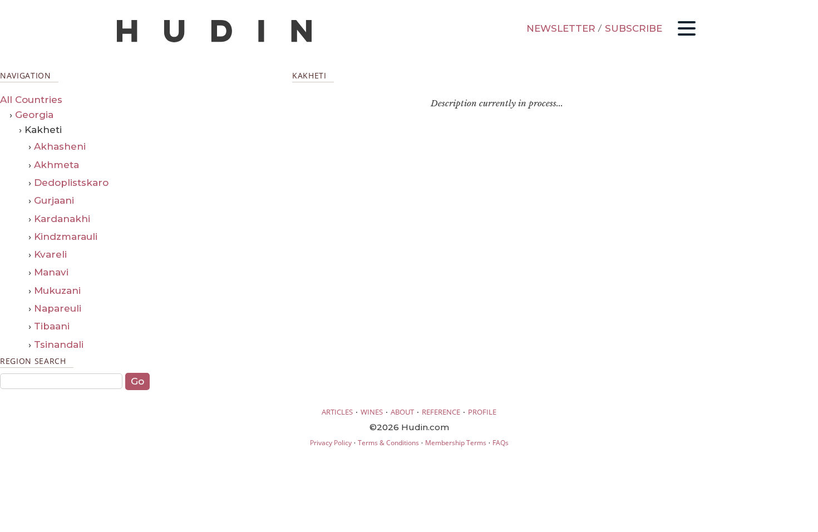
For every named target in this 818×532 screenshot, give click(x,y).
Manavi (51, 272)
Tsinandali (58, 344)
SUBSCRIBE (633, 28)
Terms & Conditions (388, 442)
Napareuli (57, 308)
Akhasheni (60, 146)
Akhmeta (56, 164)
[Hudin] (214, 40)
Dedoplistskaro (71, 182)
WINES (372, 412)
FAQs (500, 442)
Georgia (34, 114)
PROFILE (482, 412)
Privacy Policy (331, 442)
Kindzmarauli (65, 236)
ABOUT (402, 412)
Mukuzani (57, 290)
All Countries (31, 99)
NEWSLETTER (560, 28)
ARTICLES (337, 412)
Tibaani (52, 326)
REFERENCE (441, 412)
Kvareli (50, 254)
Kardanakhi (62, 218)
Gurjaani (54, 200)
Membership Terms (455, 442)
